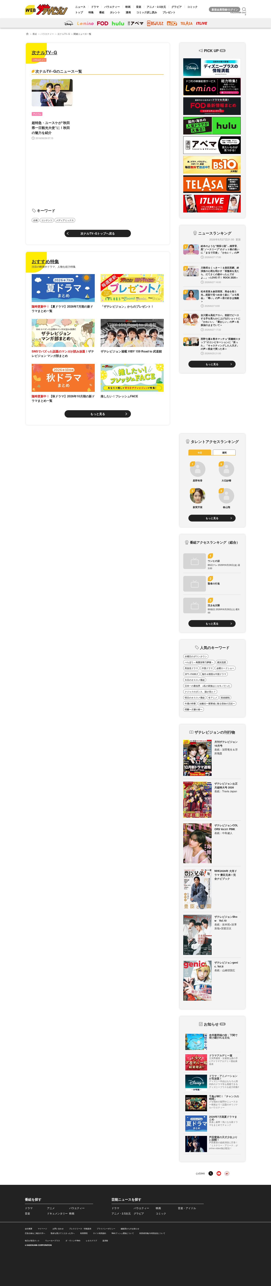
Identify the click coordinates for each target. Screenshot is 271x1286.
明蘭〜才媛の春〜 (193, 709)
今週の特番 (190, 703)
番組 (101, 12)
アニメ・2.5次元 (156, 6)
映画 (128, 6)
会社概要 (28, 1229)
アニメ (51, 1208)
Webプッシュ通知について (123, 1233)
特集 (91, 12)
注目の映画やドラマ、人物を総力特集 (54, 266)
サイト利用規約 (99, 1233)
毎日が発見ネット (32, 1240)
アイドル (37, 114)
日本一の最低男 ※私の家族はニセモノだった (207, 686)
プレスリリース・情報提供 (80, 1229)
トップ (79, 12)
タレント (115, 12)
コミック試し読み (146, 12)
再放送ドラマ (191, 668)
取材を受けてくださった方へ (63, 1233)
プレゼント (169, 12)
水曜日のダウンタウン (196, 656)
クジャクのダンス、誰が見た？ (200, 692)
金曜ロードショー (225, 668)
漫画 (128, 12)
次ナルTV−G (64, 33)
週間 (224, 452)
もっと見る (97, 414)
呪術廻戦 (225, 697)
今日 (200, 452)
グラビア (176, 6)
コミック (192, 6)
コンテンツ (46, 220)
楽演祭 (105, 1240)
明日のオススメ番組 (195, 697)
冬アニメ (212, 697)
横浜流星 (221, 662)
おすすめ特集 (45, 261)
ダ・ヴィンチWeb (72, 1240)
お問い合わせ (58, 1229)
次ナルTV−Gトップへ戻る (98, 233)
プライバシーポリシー (106, 1229)
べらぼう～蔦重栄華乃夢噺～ (199, 662)
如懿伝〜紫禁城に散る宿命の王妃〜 (217, 703)
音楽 (138, 6)
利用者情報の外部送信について (152, 1233)
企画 (35, 220)
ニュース (80, 6)
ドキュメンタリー (57, 1213)
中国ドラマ (207, 668)
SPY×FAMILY (191, 674)
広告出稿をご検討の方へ (35, 1233)
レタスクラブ (91, 1240)
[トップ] (27, 34)
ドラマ (95, 6)
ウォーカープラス (52, 1240)
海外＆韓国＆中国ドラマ (214, 674)
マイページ (42, 1229)
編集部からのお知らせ (130, 1229)
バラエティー (112, 6)
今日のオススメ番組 (195, 680)
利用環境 (84, 1233)
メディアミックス (65, 220)
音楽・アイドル (187, 1208)
